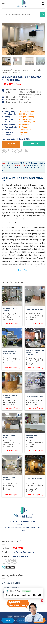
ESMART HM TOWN (35, 479)
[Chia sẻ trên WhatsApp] (4, 151)
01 (17, 165)
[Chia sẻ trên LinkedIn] (26, 151)
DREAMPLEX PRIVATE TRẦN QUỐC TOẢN (10, 353)
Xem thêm (22, 270)
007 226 (21, 165)
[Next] (41, 39)
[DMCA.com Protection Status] (8, 567)
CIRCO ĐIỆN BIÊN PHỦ (35, 309)
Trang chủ (7, 70)
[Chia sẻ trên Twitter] (13, 151)
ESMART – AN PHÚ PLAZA (9, 436)
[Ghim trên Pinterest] (21, 151)
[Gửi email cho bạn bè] (17, 151)
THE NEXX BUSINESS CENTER (10, 309)
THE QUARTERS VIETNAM (31, 436)
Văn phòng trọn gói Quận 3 (21, 71)
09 (15, 165)
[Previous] (5, 39)
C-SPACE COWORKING (35, 396)
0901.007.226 (18, 548)
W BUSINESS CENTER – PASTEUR (11, 396)
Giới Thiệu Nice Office (11, 583)
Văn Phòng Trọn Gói (25, 70)
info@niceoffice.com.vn (23, 552)
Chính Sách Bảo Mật (10, 587)
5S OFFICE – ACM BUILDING (9, 479)
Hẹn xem (34, 143)
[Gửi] (42, 14)
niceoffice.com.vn (21, 556)
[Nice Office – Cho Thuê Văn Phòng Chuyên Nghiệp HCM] (23, 4)
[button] (3, 4)
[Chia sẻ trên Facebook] (8, 151)
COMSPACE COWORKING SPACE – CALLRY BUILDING (35, 353)
